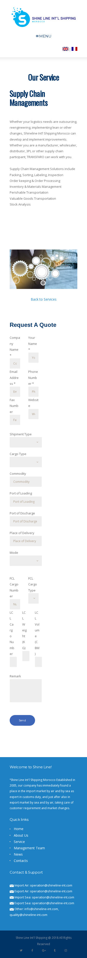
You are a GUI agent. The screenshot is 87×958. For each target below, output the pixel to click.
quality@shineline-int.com (28, 915)
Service (19, 841)
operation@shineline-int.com (51, 885)
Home (18, 828)
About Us (21, 835)
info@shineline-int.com (41, 909)
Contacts (21, 860)
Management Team (29, 848)
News (18, 854)
